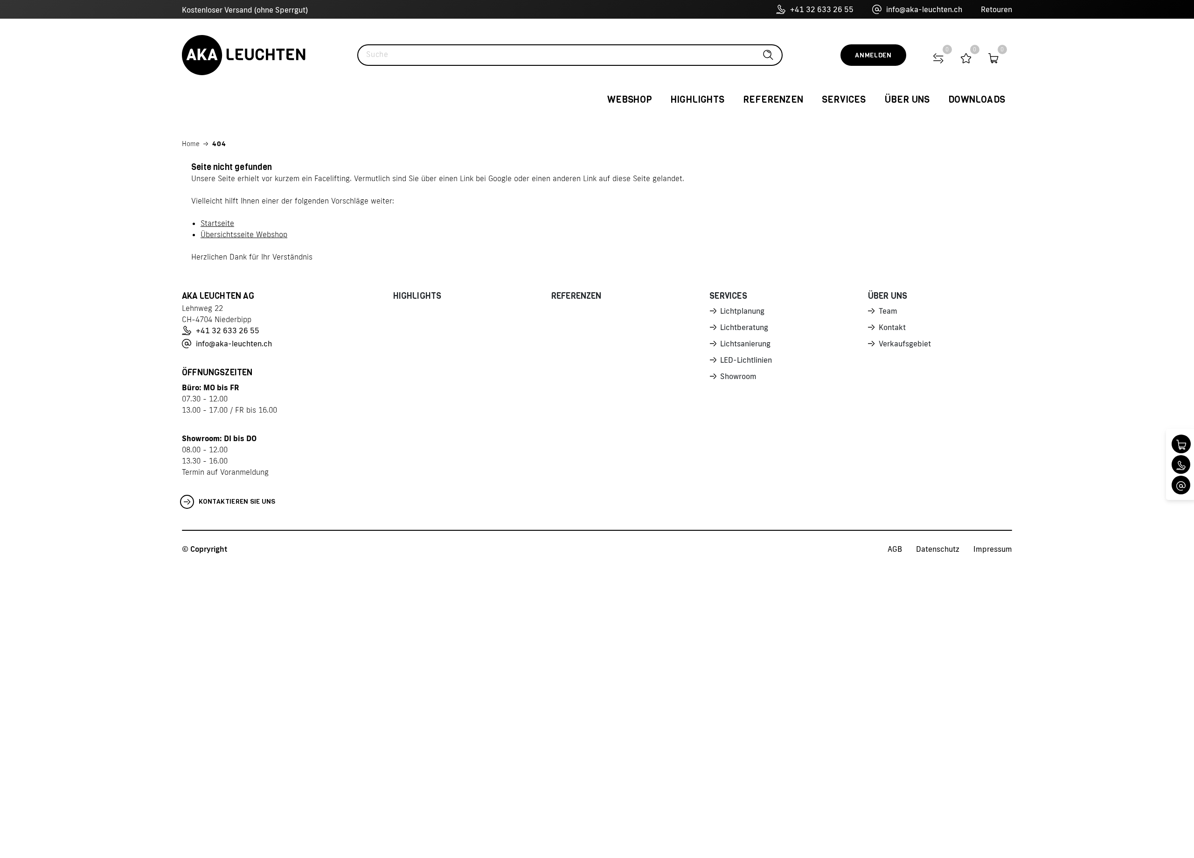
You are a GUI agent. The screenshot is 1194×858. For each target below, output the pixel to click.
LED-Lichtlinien (746, 360)
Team (888, 311)
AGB (895, 549)
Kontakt (892, 327)
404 (219, 144)
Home (191, 144)
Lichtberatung (744, 327)
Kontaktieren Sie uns (237, 501)
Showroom (738, 376)
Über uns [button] (907, 99)
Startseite (217, 223)
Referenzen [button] (773, 99)
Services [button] (844, 99)
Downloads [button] (976, 99)
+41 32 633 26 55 (822, 9)
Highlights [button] (697, 99)
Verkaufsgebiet (905, 343)
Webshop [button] (629, 99)
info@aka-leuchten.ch (924, 9)
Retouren (996, 9)
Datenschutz (937, 549)
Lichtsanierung (745, 343)
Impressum (992, 549)
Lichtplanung (742, 311)
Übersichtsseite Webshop (244, 234)
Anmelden (873, 55)
